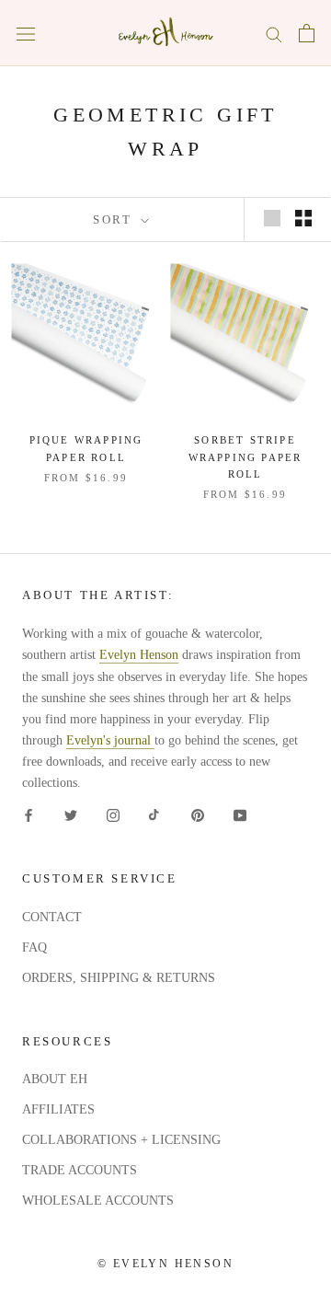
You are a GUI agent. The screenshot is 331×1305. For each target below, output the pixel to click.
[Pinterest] (197, 814)
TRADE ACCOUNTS (79, 1170)
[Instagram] (113, 814)
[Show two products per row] (303, 218)
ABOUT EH (54, 1079)
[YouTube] (240, 814)
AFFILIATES (58, 1109)
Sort (115, 219)
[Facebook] (28, 814)
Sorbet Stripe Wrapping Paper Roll (245, 456)
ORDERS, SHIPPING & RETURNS (118, 978)
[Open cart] (306, 33)
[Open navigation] (26, 33)
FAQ (34, 947)
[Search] (274, 33)
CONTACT (52, 917)
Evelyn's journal (110, 740)
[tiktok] (155, 814)
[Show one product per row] (272, 218)
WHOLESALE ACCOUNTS (98, 1200)
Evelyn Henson (138, 655)
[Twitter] (70, 814)
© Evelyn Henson (165, 1263)
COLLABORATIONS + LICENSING (121, 1140)
